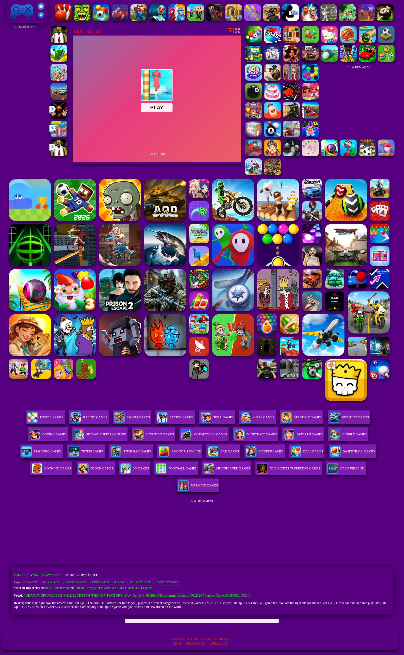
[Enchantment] (310, 98)
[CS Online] (291, 117)
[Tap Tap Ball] (386, 41)
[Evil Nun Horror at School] (157, 20)
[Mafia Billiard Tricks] (272, 136)
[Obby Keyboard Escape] (348, 60)
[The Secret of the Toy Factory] (58, 117)
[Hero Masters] (176, 20)
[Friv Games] (41, 9)
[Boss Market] (386, 155)
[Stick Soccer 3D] (367, 155)
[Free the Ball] (233, 20)
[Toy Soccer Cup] (386, 60)
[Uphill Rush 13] (310, 136)
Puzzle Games (51, 417)
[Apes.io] (120, 20)
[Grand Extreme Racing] (310, 117)
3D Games (30, 582)
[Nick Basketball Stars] (253, 60)
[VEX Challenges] (290, 20)
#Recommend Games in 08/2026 (180, 595)
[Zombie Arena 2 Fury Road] (214, 20)
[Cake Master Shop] (272, 98)
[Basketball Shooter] (348, 41)
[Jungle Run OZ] (82, 20)
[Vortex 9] (366, 20)
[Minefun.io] (347, 20)
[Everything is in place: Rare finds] (291, 60)
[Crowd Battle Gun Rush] (252, 20)
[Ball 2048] (272, 41)
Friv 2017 (22, 575)
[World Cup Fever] (253, 79)
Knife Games (100, 582)
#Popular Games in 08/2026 (221, 595)
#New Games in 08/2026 (140, 595)
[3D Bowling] (63, 20)
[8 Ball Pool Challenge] (385, 20)
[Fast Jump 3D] (348, 155)
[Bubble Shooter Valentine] (310, 155)
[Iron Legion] (310, 60)
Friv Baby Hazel (140, 582)
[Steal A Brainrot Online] (195, 20)
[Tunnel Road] (291, 98)
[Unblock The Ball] (291, 41)
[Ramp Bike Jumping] (253, 174)
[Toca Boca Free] (58, 79)
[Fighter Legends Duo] (309, 20)
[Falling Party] (138, 20)
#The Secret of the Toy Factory (93, 595)
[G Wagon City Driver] (58, 98)
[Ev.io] (253, 155)
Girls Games (263, 417)
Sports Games (138, 417)
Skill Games (223, 417)
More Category (167, 582)
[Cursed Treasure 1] (272, 155)
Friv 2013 (119, 582)
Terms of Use (218, 643)
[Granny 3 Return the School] (291, 155)
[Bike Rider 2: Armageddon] (272, 174)
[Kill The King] (291, 79)
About (177, 643)
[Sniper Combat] (271, 20)
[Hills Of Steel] (58, 60)
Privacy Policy (195, 643)
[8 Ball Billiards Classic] (253, 98)
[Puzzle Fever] (310, 79)
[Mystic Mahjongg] (253, 136)
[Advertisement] (24, 92)
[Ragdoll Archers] (328, 20)
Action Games (181, 417)
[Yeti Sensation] (272, 117)
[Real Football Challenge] (310, 41)
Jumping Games (75, 582)
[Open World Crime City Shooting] (291, 136)
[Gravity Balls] (253, 41)
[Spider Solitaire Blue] (272, 60)
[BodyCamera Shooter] (272, 79)
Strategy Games (308, 417)
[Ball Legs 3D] (367, 41)
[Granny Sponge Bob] (58, 41)
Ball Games (51, 582)
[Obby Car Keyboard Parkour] (367, 60)
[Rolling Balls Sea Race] (329, 155)
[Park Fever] (58, 136)
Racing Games (95, 417)
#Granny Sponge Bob (43, 595)
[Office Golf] (329, 60)
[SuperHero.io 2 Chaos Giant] (253, 117)
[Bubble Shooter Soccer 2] (101, 20)
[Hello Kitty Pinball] (329, 41)
